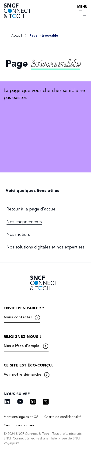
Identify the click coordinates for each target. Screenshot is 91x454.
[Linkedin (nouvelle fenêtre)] (7, 401)
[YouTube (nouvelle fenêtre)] (20, 401)
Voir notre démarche (23, 374)
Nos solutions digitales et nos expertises (45, 247)
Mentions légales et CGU (22, 417)
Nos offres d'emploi (22, 345)
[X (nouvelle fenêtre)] (45, 401)
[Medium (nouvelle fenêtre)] (32, 401)
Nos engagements (24, 221)
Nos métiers (18, 234)
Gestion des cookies (19, 425)
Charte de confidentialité (62, 417)
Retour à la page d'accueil (32, 209)
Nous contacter (18, 317)
